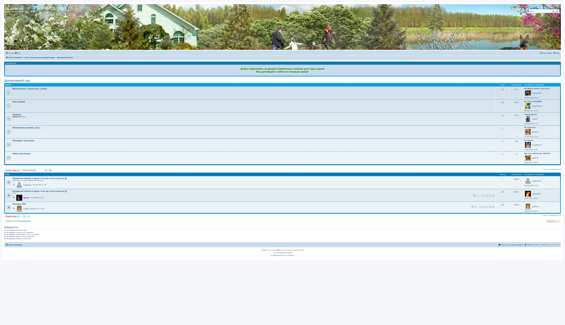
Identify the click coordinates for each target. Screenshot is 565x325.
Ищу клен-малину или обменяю (537, 153)
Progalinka (536, 145)
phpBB (277, 250)
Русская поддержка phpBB (282, 252)
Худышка (535, 194)
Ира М (25, 198)
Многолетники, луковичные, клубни (30, 89)
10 (487, 196)
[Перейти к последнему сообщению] (541, 181)
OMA (534, 119)
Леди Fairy (536, 106)
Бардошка (27, 185)
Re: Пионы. (528, 140)
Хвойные (17, 115)
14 (490, 207)
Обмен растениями (22, 153)
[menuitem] (18, 53)
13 (487, 207)
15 (493, 207)
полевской (536, 93)
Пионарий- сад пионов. (24, 140)
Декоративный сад (17, 80)
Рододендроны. (530, 114)
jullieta (534, 158)
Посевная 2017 (19, 204)
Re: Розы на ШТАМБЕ (532, 101)
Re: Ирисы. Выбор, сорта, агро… (537, 88)
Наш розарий (19, 102)
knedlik (25, 209)
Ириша (534, 132)
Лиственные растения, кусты (26, 128)
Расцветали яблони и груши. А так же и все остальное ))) (40, 178)
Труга (24, 117)
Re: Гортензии (530, 127)
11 (490, 196)
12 (493, 196)
